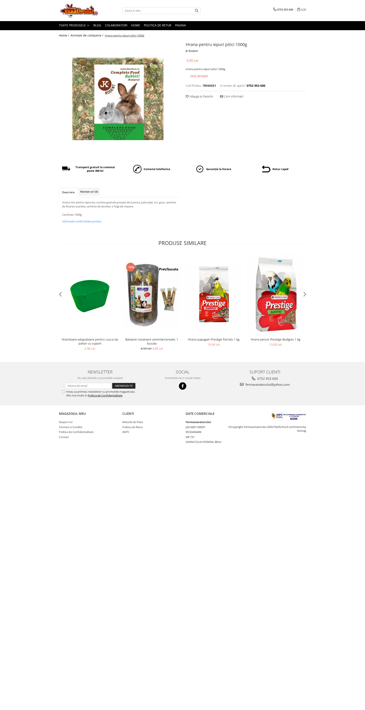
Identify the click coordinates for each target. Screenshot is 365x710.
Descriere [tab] (68, 192)
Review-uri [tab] (89, 191)
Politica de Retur (157, 25)
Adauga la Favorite (201, 96)
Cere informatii (233, 96)
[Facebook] (182, 386)
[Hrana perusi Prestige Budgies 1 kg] (275, 294)
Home (135, 25)
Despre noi (65, 422)
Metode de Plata (132, 422)
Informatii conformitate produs (81, 221)
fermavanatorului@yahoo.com (267, 384)
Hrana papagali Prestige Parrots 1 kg (214, 339)
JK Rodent (192, 51)
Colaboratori (116, 25)
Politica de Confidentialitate (105, 395)
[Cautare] (196, 10)
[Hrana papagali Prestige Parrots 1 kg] (213, 294)
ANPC (125, 432)
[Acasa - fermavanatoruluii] (80, 10)
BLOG (97, 25)
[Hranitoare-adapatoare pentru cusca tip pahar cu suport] (90, 294)
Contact (64, 437)
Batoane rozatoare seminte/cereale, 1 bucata (151, 341)
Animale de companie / (87, 35)
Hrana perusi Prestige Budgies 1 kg (275, 339)
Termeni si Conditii (70, 427)
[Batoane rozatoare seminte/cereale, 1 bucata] (152, 294)
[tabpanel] (119, 100)
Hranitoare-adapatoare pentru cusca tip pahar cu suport (90, 341)
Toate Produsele (73, 25)
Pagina (180, 25)
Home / (64, 35)
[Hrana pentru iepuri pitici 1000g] (119, 100)
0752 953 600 (267, 378)
